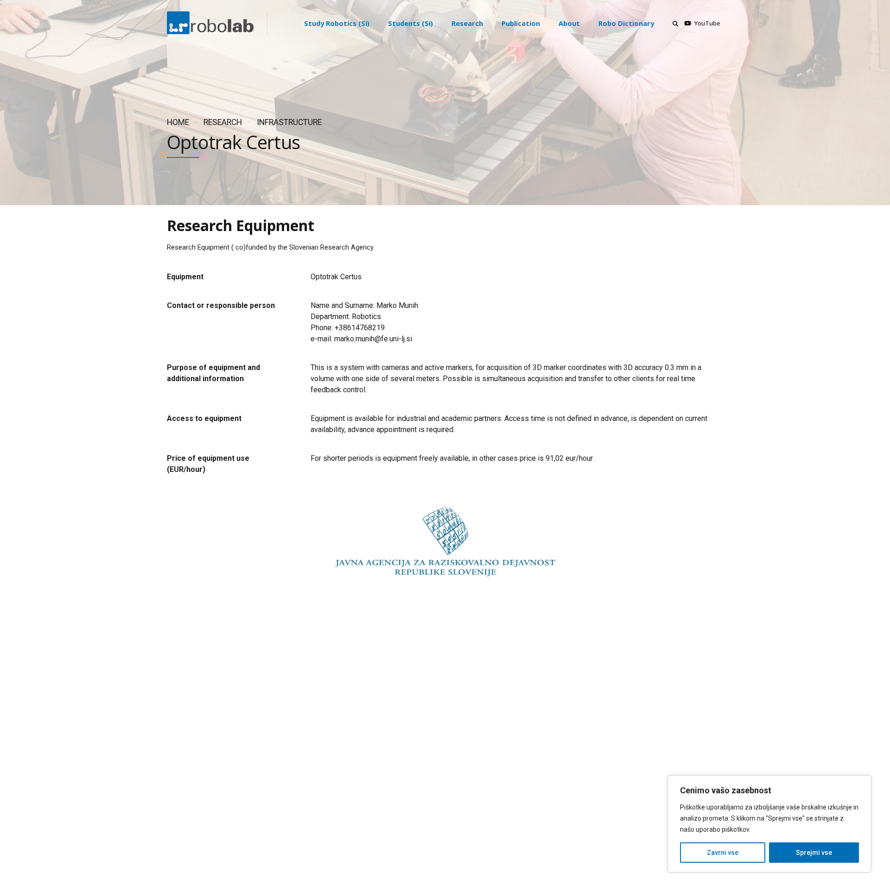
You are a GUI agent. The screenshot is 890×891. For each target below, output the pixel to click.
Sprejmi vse (814, 852)
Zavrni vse (722, 852)
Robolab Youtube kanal (476, 764)
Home (178, 122)
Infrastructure (289, 122)
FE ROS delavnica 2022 (475, 797)
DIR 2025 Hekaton (469, 699)
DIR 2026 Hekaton (469, 667)
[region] (769, 823)
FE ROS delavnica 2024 (475, 732)
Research (222, 122)
